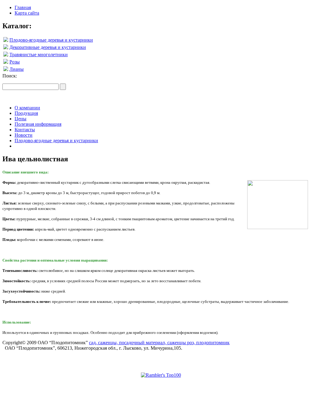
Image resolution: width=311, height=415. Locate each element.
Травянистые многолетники (38, 54)
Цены (20, 118)
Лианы (16, 69)
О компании (27, 107)
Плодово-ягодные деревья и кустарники (51, 40)
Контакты (25, 129)
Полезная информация (38, 124)
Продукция (26, 113)
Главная (23, 7)
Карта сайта (27, 12)
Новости (23, 135)
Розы (14, 61)
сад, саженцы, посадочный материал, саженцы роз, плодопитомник (159, 342)
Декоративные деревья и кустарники (47, 47)
